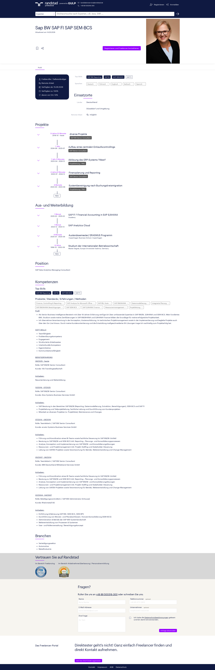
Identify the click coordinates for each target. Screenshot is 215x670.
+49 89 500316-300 (87, 5)
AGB (111, 667)
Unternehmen (136, 607)
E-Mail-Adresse (85, 607)
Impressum (102, 667)
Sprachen (78, 83)
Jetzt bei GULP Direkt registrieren (88, 661)
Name (81, 599)
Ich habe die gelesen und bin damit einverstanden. (154, 618)
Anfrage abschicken (168, 630)
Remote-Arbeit (76, 115)
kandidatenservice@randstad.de (92, 2)
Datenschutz (121, 667)
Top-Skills (78, 76)
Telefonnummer (137, 599)
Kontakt (91, 667)
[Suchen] (177, 14)
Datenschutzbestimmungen (156, 617)
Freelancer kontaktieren (121, 48)
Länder (79, 102)
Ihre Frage (83, 616)
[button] (45, 14)
